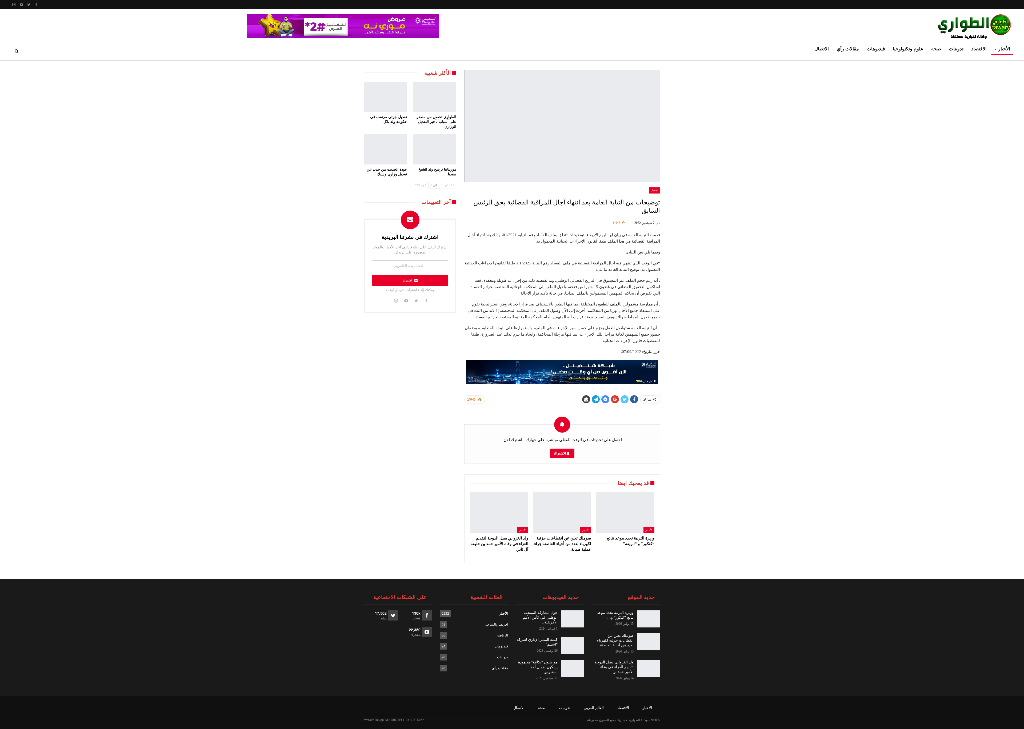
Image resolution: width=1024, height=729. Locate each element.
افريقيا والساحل (496, 624)
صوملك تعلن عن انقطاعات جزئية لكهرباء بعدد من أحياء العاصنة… (615, 640)
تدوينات (956, 48)
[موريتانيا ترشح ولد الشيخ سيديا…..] (434, 149)
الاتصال (821, 48)
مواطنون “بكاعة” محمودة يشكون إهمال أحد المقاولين (538, 667)
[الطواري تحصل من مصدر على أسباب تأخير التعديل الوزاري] (434, 97)
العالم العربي (594, 708)
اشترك (407, 280)
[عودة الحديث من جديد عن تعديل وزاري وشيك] (385, 149)
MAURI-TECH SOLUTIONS (405, 720)
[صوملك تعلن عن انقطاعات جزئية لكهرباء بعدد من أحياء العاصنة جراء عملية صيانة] (562, 512)
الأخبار (1004, 48)
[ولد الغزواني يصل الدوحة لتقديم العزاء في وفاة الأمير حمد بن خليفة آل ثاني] (499, 512)
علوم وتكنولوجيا (908, 48)
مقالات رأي (848, 48)
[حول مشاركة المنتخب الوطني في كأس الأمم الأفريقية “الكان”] (572, 618)
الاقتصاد (979, 48)
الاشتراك (559, 453)
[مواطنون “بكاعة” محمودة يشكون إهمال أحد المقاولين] (572, 668)
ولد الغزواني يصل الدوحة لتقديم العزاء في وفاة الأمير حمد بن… (614, 667)
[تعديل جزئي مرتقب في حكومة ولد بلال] (385, 97)
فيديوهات (876, 48)
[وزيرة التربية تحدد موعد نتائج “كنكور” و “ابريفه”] (625, 512)
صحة (936, 48)
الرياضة (502, 635)
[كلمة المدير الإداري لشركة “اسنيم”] (572, 645)
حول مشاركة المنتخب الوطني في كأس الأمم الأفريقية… (540, 617)
